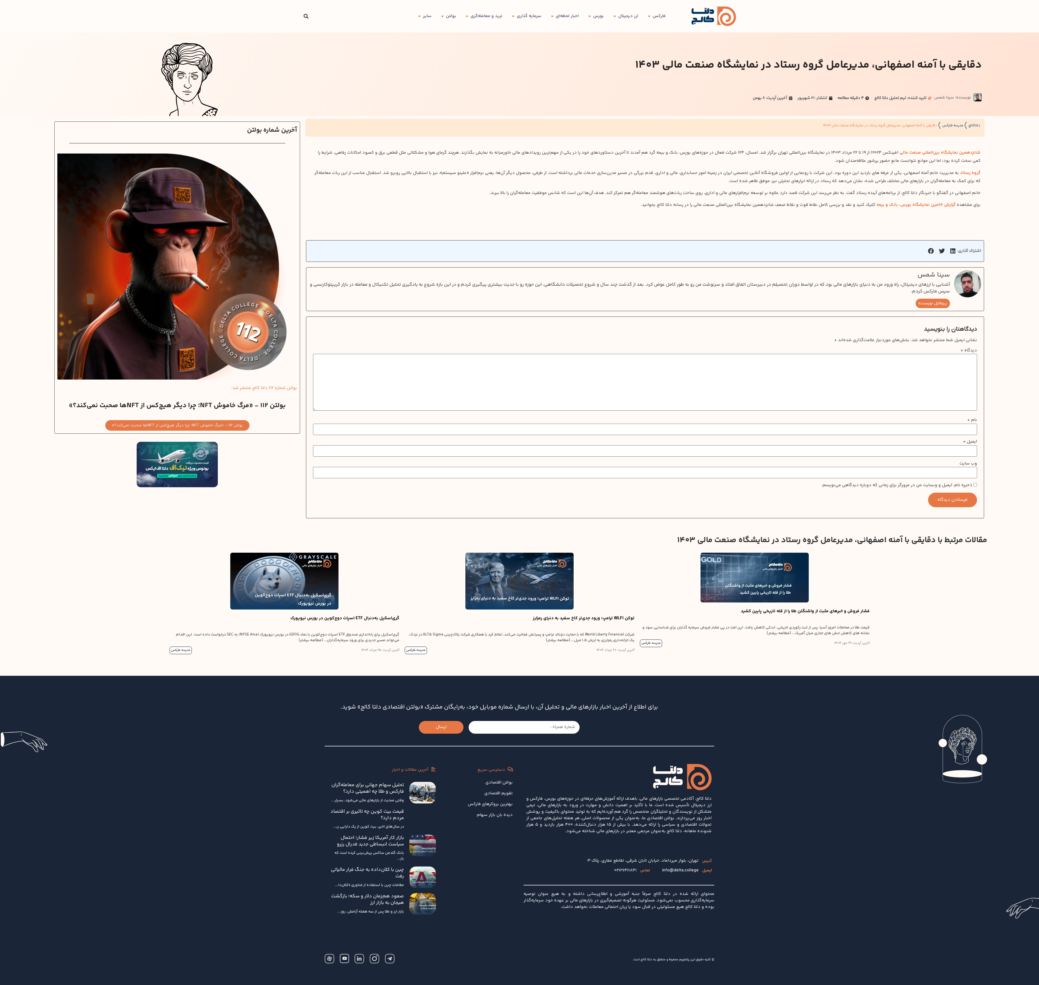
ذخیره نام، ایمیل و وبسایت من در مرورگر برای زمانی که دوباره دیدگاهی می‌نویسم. (896, 485)
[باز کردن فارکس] (649, 16)
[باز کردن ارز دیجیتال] (615, 16)
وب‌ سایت (968, 464)
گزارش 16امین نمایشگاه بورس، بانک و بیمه (916, 205)
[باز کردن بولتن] (442, 16)
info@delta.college (680, 870)
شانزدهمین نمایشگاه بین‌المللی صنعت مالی (940, 152)
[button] (305, 16)
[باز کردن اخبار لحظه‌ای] (552, 16)
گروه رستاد (970, 173)
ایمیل (970, 442)
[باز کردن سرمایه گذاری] (513, 16)
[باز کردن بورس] (589, 16)
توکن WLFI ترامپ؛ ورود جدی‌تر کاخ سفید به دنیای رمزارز (583, 618)
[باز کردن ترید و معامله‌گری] (467, 16)
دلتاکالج (974, 125)
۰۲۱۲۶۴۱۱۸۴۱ (625, 870)
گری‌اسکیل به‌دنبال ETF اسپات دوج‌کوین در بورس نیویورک (344, 618)
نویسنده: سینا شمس (952, 97)
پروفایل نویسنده (932, 303)
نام (972, 420)
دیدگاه (969, 350)
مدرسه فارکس (952, 125)
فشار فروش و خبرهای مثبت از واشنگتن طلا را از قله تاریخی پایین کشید (805, 611)
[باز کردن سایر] (419, 16)
